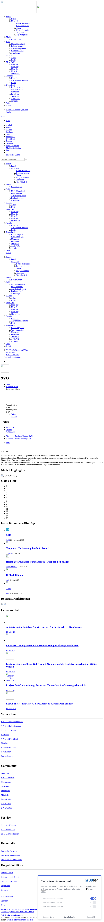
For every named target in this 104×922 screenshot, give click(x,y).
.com (8, 588)
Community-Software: (17, 912)
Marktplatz (5, 791)
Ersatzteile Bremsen (9, 851)
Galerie (9, 130)
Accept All (91, 917)
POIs (8, 150)
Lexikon (9, 132)
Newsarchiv (6, 752)
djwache (9, 553)
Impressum (5, 886)
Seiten (8, 134)
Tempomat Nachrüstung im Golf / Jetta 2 (27, 548)
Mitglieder (5, 795)
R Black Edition (14, 575)
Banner (9, 141)
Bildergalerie (6, 782)
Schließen (29, 920)
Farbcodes (5, 734)
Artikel (9, 125)
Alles (8, 121)
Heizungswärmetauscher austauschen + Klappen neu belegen (37, 561)
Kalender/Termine (8, 747)
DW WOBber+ (7, 808)
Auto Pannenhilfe (8, 829)
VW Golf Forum (7, 778)
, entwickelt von (19, 909)
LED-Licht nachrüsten (10, 834)
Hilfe (3, 905)
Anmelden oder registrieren (17, 110)
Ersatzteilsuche (7, 756)
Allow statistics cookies (52, 902)
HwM (8, 540)
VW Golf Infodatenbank (11, 726)
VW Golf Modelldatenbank (12, 722)
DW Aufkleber (7, 896)
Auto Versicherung (8, 825)
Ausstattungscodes (8, 730)
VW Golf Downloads (9, 739)
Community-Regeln (9, 881)
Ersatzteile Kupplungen (10, 855)
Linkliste (4, 743)
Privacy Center (7, 873)
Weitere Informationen (16, 920)
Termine (9, 143)
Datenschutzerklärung (10, 877)
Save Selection (70, 917)
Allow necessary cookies (53, 898)
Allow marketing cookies (53, 907)
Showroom (10, 136)
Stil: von (12, 915)
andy (8, 580)
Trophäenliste (6, 799)
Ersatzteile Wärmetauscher (11, 860)
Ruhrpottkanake (11, 567)
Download (10, 139)
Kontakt (4, 890)
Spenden (4, 901)
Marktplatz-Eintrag (13, 148)
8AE (8, 535)
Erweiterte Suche (13, 155)
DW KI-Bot (6, 803)
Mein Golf (5, 773)
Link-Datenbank (12, 146)
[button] (10, 427)
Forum (8, 127)
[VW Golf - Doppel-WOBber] (35, 12)
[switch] (93, 898)
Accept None (48, 917)
